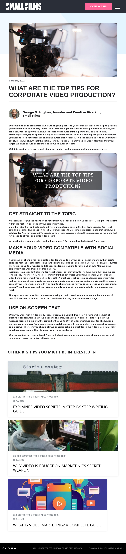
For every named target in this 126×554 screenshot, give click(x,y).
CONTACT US (98, 6)
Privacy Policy (117, 548)
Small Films (45, 335)
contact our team (27, 335)
